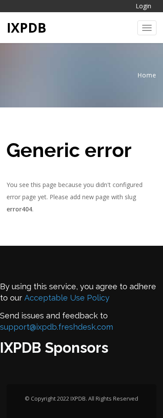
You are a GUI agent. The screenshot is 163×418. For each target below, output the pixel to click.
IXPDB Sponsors (54, 347)
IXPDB (27, 28)
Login (143, 6)
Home (146, 75)
